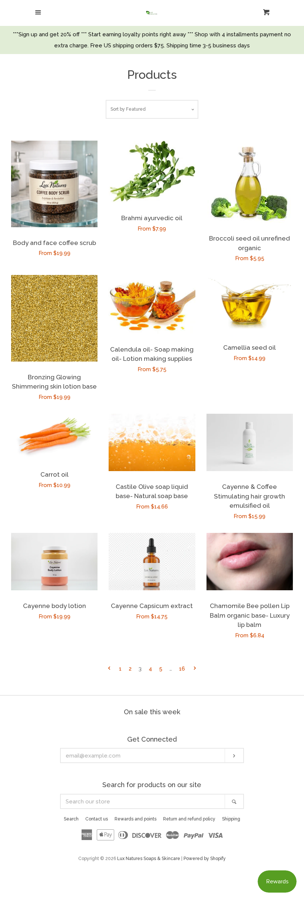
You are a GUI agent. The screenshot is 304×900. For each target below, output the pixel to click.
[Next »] (194, 669)
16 (182, 668)
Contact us (96, 819)
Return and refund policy (189, 819)
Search (71, 819)
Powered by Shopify (205, 858)
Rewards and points (135, 819)
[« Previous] (109, 669)
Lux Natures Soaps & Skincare (148, 858)
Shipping (231, 819)
